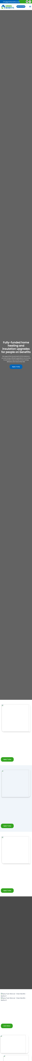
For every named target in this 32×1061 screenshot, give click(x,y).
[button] (30, 6)
